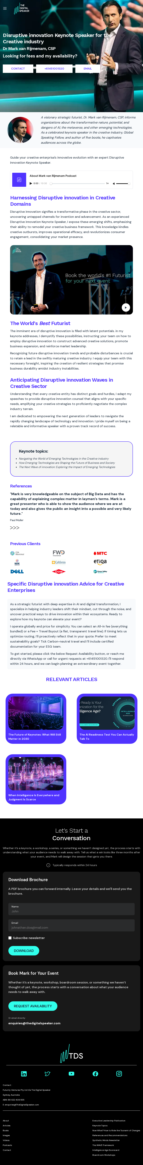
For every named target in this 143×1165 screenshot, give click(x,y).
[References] (14, 529)
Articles (6, 1125)
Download (24, 950)
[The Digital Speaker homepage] (21, 8)
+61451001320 (54, 68)
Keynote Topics (100, 1125)
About (6, 1120)
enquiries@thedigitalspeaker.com (34, 1023)
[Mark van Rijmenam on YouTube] (71, 1074)
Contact (7, 1150)
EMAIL (88, 68)
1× (107, 183)
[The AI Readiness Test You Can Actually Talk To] (107, 713)
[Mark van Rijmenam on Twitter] (47, 1074)
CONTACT (18, 68)
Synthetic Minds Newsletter (106, 1140)
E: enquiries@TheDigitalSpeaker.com (21, 1104)
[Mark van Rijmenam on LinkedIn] (24, 1074)
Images (6, 1135)
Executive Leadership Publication (108, 1120)
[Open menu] (5, 8)
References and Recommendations (109, 1135)
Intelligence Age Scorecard (105, 1150)
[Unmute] (114, 183)
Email (15, 922)
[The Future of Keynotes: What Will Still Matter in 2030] (35, 713)
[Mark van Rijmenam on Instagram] (119, 1074)
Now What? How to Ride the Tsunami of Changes (116, 1130)
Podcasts (7, 1145)
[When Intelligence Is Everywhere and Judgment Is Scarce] (35, 773)
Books (6, 1130)
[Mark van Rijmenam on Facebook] (95, 1074)
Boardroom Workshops (103, 1155)
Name (15, 906)
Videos (6, 1140)
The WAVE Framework (103, 1145)
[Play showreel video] (71, 280)
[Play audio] (31, 183)
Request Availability (33, 1006)
